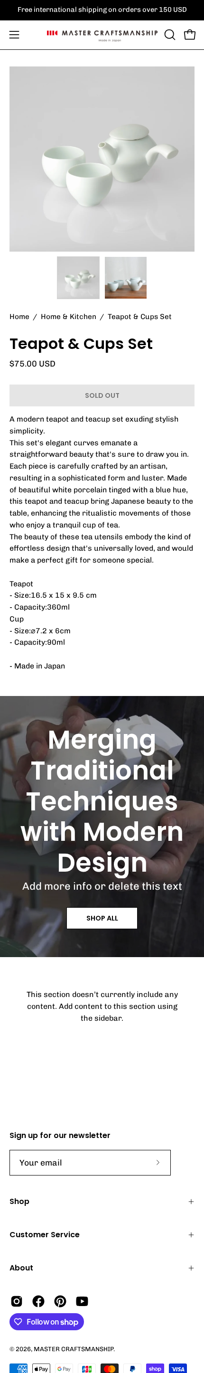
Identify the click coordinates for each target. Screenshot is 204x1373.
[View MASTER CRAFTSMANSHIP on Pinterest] (60, 1301)
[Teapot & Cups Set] (78, 277)
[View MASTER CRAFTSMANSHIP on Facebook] (38, 1301)
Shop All (102, 918)
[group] (102, 10)
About (21, 1267)
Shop (19, 1201)
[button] (169, 34)
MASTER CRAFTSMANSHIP (73, 1349)
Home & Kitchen (68, 316)
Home (19, 316)
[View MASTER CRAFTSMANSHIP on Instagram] (16, 1301)
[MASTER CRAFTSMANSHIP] (102, 35)
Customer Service (44, 1234)
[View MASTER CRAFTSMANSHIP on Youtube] (82, 1301)
